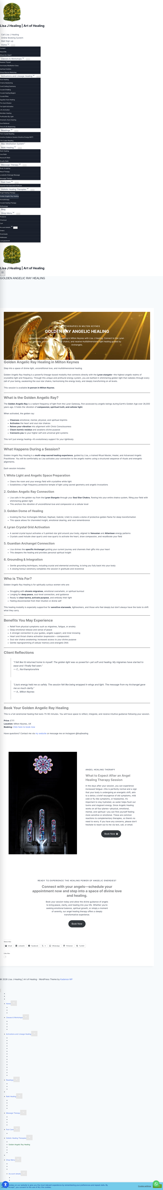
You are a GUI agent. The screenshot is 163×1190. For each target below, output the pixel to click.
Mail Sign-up (7, 41)
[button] (111, 833)
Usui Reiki (3, 154)
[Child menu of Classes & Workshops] (28, 59)
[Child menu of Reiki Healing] (20, 148)
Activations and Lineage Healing (18, 1034)
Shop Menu (10, 1160)
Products (3, 217)
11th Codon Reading (6, 140)
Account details (15, 1174)
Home (8, 1004)
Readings (9, 1080)
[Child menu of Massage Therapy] (24, 165)
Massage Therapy (6, 178)
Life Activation (5, 110)
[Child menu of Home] (13, 45)
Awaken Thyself (5, 62)
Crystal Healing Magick (8, 93)
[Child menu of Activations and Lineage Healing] (38, 77)
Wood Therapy (5, 172)
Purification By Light (6, 116)
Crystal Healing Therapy (8, 203)
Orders (2, 230)
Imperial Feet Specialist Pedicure (11, 185)
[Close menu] (0, 990)
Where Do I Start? (6, 55)
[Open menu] (2, 273)
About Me (3, 52)
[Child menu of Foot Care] (17, 183)
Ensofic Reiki (4, 161)
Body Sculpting (5, 168)
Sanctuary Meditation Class (9, 65)
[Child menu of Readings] (16, 131)
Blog (3, 209)
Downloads (4, 234)
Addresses (3, 237)
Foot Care (10, 1129)
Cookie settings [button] (144, 1186)
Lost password (5, 241)
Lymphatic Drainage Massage (10, 175)
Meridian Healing (5, 113)
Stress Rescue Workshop (8, 72)
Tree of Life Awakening (7, 127)
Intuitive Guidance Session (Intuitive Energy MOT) (16, 137)
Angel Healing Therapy (7, 193)
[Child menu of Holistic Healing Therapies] (32, 190)
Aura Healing (4, 79)
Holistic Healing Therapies (16, 1138)
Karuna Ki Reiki (5, 158)
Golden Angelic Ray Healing (9, 196)
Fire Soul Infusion (5, 103)
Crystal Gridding (5, 90)
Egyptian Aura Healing (7, 100)
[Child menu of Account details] (15, 228)
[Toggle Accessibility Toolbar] (5, 1184)
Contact (2, 48)
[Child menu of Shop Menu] (18, 214)
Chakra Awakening (6, 83)
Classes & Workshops (14, 1017)
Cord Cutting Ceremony (8, 86)
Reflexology (4, 206)
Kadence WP (66, 979)
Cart (1, 223)
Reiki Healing (4, 151)
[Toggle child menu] (14, 1003)
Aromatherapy (4, 199)
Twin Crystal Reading (7, 134)
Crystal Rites (4, 96)
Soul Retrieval (4, 123)
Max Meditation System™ (13, 144)
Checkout (3, 220)
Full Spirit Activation (6, 106)
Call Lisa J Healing (10, 34)
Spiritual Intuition (5, 69)
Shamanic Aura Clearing (8, 120)
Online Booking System (12, 38)
